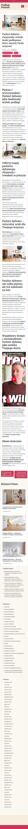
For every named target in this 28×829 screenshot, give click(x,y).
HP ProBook (7, 619)
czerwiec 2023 (8, 763)
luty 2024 (6, 743)
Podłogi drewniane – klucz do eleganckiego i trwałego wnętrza (13, 560)
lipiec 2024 (7, 731)
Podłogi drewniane (9, 658)
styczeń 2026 (7, 692)
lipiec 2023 (7, 760)
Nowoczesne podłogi (10, 626)
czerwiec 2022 (8, 790)
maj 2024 (6, 736)
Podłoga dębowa (17, 56)
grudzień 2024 (8, 719)
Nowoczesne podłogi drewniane (13, 629)
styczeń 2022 (7, 802)
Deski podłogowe (9, 614)
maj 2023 (6, 765)
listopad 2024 (7, 721)
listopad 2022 (7, 780)
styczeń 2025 (7, 716)
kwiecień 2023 (8, 768)
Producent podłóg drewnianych (12, 668)
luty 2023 (6, 772)
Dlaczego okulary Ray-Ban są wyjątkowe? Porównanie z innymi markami (13, 573)
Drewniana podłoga (7, 52)
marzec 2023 (7, 770)
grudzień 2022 (8, 777)
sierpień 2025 (7, 702)
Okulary (6, 636)
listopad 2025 (7, 694)
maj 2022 (6, 792)
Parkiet (16, 52)
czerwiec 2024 (8, 733)
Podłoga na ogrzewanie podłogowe (14, 653)
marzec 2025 (7, 711)
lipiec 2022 (7, 787)
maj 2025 (6, 706)
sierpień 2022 (7, 785)
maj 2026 (6, 684)
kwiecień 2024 (8, 738)
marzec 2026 (7, 689)
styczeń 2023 (7, 775)
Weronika (14, 50)
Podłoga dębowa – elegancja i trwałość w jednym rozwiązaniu (13, 533)
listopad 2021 (7, 807)
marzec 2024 (7, 741)
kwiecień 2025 (8, 709)
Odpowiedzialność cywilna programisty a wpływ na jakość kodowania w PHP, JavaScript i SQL (13, 579)
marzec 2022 (7, 797)
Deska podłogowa (9, 609)
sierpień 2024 (7, 728)
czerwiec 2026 (8, 682)
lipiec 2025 (7, 704)
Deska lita (6, 607)
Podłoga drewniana (9, 651)
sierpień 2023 (7, 758)
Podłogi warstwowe (9, 663)
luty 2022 (6, 799)
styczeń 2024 (7, 746)
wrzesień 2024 (8, 726)
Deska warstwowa (9, 611)
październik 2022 (8, 782)
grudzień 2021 (8, 804)
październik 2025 (8, 697)
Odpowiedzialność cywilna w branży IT (14, 633)
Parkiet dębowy (6, 56)
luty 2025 (6, 714)
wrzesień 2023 (8, 755)
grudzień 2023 (8, 748)
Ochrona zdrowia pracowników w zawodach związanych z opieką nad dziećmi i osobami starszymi (13, 585)
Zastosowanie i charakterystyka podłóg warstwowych (13, 507)
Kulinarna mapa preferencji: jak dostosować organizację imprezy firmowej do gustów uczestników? (13, 595)
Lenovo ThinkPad (9, 624)
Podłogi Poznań (5, 6)
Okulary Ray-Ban (8, 638)
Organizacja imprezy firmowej (12, 641)
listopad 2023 (7, 750)
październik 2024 (8, 724)
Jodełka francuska (9, 621)
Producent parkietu (9, 665)
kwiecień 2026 (8, 687)
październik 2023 (8, 753)
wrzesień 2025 (8, 699)
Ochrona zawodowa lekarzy (11, 631)
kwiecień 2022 (8, 794)
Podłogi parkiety (8, 660)
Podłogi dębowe (8, 655)
